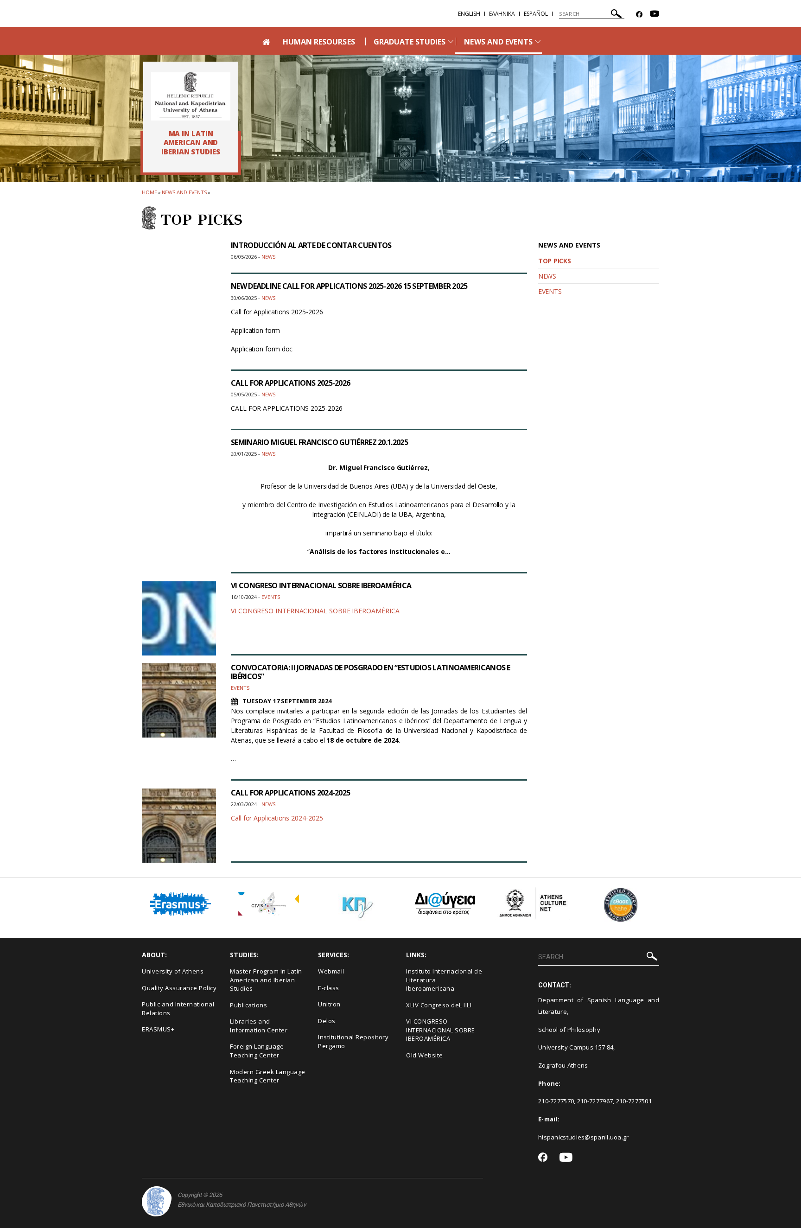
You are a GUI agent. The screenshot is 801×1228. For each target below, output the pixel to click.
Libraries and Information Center (258, 1025)
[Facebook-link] (639, 15)
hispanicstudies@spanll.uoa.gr (583, 1137)
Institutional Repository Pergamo (353, 1041)
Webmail (331, 971)
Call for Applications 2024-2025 (277, 818)
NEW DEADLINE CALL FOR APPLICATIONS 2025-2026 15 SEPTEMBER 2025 (349, 286)
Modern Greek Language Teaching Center (267, 1076)
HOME (149, 192)
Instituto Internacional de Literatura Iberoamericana (444, 980)
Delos (327, 1021)
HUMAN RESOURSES (319, 42)
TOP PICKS (554, 260)
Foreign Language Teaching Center (257, 1050)
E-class (328, 988)
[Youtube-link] (654, 15)
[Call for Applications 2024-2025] (179, 826)
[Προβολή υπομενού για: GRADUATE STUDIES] (450, 41)
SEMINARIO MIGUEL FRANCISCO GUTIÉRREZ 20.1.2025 (319, 442)
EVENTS (549, 291)
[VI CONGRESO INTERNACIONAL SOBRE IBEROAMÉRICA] (179, 618)
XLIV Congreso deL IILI (438, 1005)
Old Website (424, 1055)
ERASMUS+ (158, 1029)
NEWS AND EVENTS (498, 42)
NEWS (547, 276)
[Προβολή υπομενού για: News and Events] (538, 41)
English (469, 14)
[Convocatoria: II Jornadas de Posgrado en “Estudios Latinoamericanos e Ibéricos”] (179, 700)
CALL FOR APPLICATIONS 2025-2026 (290, 383)
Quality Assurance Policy (179, 988)
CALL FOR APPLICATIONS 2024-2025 (290, 793)
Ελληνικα (502, 14)
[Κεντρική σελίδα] (190, 96)
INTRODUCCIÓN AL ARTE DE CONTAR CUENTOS (311, 245)
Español (536, 14)
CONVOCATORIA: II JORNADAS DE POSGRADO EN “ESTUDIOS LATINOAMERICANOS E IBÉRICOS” (370, 671)
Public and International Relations (178, 1008)
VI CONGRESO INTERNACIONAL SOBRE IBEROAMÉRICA (321, 585)
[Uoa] (157, 1201)
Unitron (329, 1004)
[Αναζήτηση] (616, 15)
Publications (248, 1005)
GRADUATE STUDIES (410, 42)
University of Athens (172, 971)
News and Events (184, 192)
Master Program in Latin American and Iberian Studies (266, 980)
